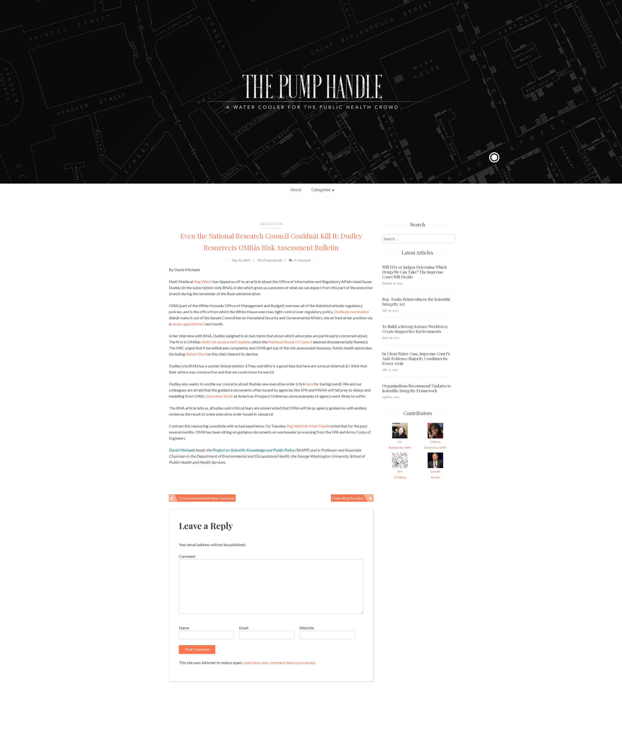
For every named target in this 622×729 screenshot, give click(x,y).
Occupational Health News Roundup (206, 498)
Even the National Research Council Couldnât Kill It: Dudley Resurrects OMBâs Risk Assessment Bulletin (271, 241)
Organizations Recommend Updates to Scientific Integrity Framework (416, 388)
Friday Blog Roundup (347, 498)
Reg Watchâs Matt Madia (307, 426)
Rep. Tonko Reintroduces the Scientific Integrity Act (416, 302)
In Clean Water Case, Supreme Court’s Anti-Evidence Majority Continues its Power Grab (416, 358)
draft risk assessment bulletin (225, 341)
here (309, 384)
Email (243, 627)
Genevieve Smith (219, 396)
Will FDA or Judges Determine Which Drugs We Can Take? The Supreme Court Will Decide (414, 272)
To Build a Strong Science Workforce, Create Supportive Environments (415, 329)
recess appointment (188, 323)
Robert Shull (195, 354)
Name (184, 627)
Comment (187, 556)
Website (306, 627)
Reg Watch (203, 281)
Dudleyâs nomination (351, 311)
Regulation (271, 224)
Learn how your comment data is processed (279, 662)
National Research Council (290, 341)
